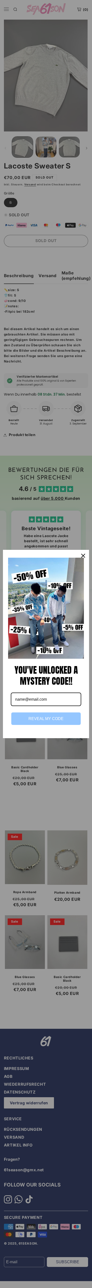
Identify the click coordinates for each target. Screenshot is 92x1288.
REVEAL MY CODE (46, 719)
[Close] (83, 556)
